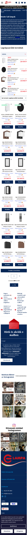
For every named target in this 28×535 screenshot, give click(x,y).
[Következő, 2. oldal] (14, 276)
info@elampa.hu (7, 493)
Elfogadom (20, 531)
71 (19, 276)
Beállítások (13, 526)
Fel (15, 285)
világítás (17, 37)
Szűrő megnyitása (14, 54)
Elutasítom (7, 531)
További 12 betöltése (14, 270)
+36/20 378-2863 (7, 491)
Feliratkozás (6, 360)
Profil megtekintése (21, 376)
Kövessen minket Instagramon (14, 429)
